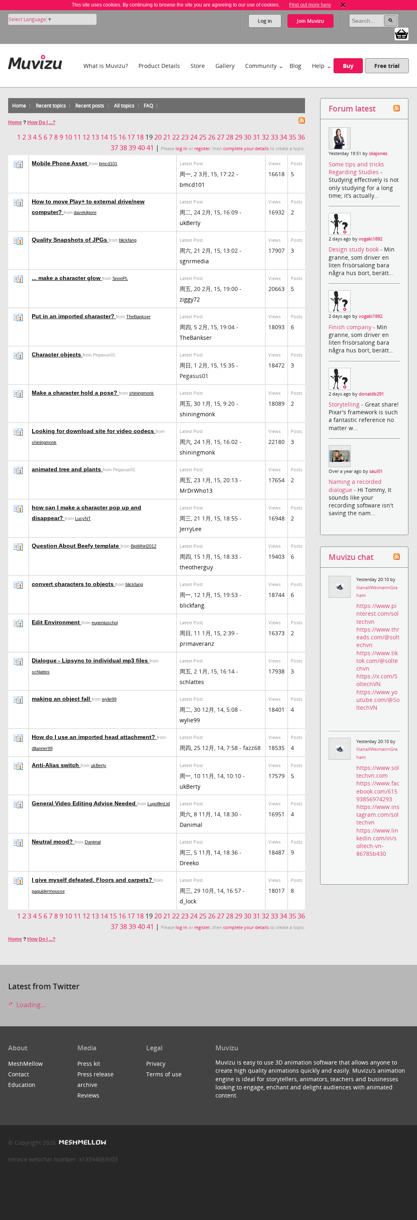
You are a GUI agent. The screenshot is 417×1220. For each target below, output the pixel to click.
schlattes (41, 671)
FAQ (148, 105)
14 (104, 137)
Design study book (354, 249)
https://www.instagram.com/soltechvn (377, 814)
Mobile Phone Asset (60, 163)
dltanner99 (42, 748)
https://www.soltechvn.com (377, 771)
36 (301, 137)
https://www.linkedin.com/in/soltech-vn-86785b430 (377, 842)
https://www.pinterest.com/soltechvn (377, 613)
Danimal (191, 825)
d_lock (188, 901)
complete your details (246, 148)
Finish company (351, 327)
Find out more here (310, 5)
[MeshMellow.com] (81, 1142)
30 (247, 137)
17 (131, 137)
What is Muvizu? (105, 66)
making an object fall (62, 698)
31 (256, 137)
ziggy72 (190, 299)
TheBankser (138, 316)
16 (122, 137)
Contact (18, 1074)
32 (265, 137)
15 (113, 137)
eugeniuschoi (105, 622)
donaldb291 (371, 394)
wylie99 (109, 699)
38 (123, 147)
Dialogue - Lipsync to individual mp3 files (90, 660)
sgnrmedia (194, 261)
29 (238, 137)
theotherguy (196, 567)
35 (292, 137)
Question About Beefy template (76, 545)
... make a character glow (67, 278)
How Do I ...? (41, 122)
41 (150, 147)
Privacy (155, 1063)
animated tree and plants (67, 469)
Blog (295, 66)
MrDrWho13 (196, 490)
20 (158, 137)
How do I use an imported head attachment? (94, 737)
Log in (265, 20)
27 (220, 137)
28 (229, 137)
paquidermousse (48, 891)
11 (77, 137)
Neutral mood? (53, 841)
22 (176, 137)
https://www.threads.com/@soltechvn (377, 637)
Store (198, 66)
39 (132, 147)
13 (95, 137)
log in (181, 148)
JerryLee (191, 529)
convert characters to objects (73, 584)
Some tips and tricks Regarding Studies (356, 168)
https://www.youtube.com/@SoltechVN (377, 699)
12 (86, 137)
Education (21, 1085)
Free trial (386, 66)
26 (211, 137)
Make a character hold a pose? (75, 392)
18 (140, 137)
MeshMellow (25, 1063)
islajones (378, 153)
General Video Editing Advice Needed (84, 803)
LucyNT (83, 518)
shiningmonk (141, 393)
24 (194, 137)
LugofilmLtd (158, 803)
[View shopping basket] (401, 33)
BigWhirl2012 (143, 546)
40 (141, 147)
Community (261, 66)
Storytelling (345, 404)
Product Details (159, 66)
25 (202, 137)
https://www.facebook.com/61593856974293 (377, 790)
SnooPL (120, 278)
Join (310, 20)
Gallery (225, 66)
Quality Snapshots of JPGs (70, 239)
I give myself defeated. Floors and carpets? (93, 880)
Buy (348, 66)
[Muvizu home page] (35, 60)
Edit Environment (56, 622)
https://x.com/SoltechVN (376, 680)
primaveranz (197, 643)
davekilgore (85, 212)
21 (167, 137)
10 (68, 137)
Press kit (88, 1063)
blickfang (127, 240)
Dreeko (189, 863)
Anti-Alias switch (56, 765)
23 (185, 137)
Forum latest (352, 108)
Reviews (88, 1095)
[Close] (342, 5)
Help (318, 66)
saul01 (376, 471)
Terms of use (164, 1074)
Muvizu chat (351, 557)
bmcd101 (108, 163)
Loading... (30, 1004)
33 (274, 137)
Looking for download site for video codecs (94, 431)
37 (114, 147)
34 (283, 137)
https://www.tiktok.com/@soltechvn (377, 660)
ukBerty (190, 223)
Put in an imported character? (74, 316)
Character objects (57, 354)
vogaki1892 (370, 239)
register (202, 148)
